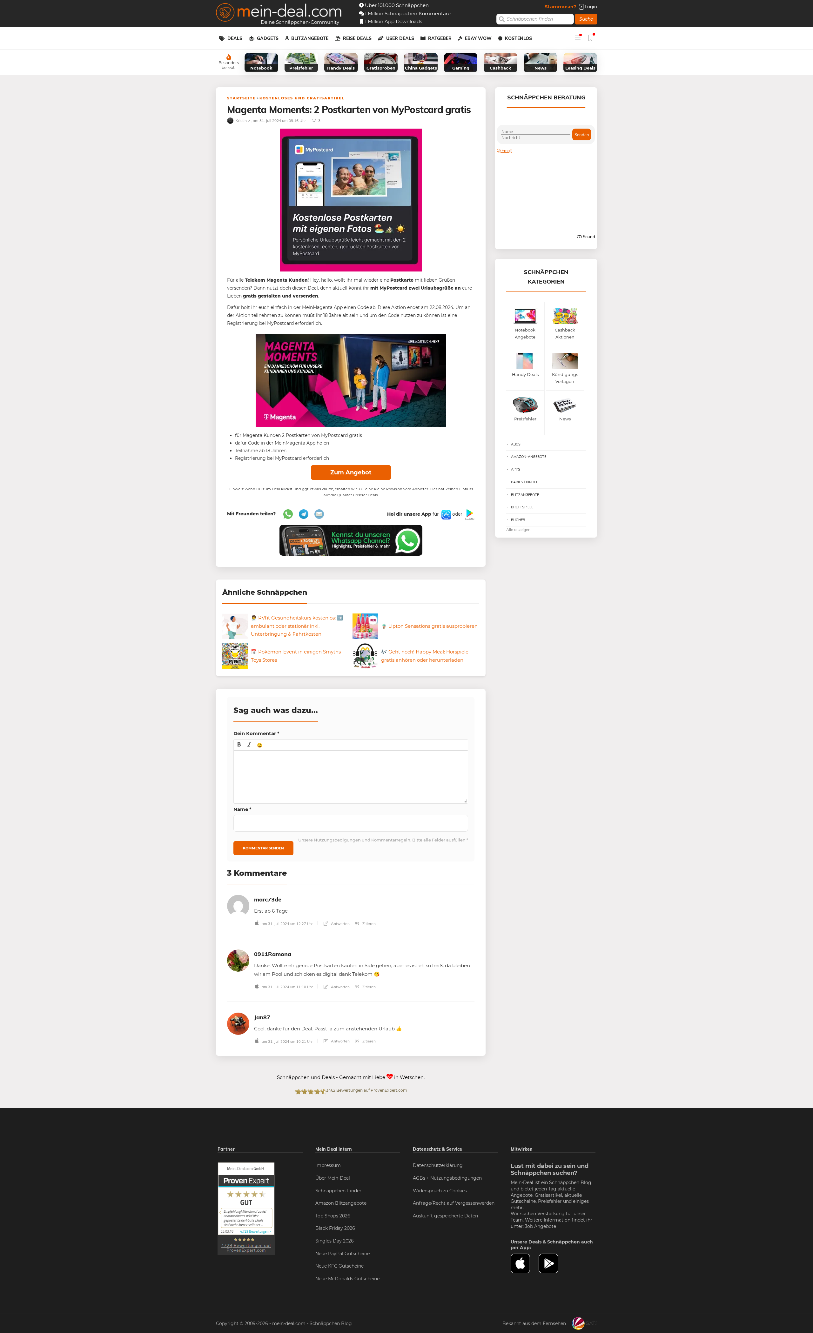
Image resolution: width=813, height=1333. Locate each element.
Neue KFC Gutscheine (339, 1266)
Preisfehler (550, 1201)
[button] (239, 745)
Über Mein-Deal (332, 1178)
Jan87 (262, 1017)
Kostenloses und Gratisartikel (302, 98)
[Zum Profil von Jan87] (238, 1023)
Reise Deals (357, 38)
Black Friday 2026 (335, 1228)
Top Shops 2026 (332, 1216)
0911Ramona (272, 954)
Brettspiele (522, 507)
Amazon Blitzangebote (340, 1203)
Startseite (241, 98)
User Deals (400, 38)
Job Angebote (540, 1226)
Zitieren (368, 923)
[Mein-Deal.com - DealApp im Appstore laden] (525, 1263)
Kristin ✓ (243, 120)
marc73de (267, 899)
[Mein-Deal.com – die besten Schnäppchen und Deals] (279, 13)
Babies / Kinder (525, 482)
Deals (234, 38)
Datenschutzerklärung (438, 1165)
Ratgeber (440, 38)
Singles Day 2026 (334, 1241)
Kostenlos (518, 38)
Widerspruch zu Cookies (440, 1191)
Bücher (518, 520)
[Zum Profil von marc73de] (238, 905)
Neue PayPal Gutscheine (342, 1253)
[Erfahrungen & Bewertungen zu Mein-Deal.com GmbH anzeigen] (246, 1208)
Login (590, 6)
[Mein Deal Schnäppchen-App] (553, 1263)
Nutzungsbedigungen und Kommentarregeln (362, 839)
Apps (515, 469)
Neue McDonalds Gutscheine (347, 1279)
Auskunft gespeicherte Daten (445, 1216)
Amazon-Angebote (528, 456)
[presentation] (239, 744)
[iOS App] (445, 514)
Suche (586, 19)
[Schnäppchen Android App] (469, 514)
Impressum (328, 1165)
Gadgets (268, 38)
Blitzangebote (309, 38)
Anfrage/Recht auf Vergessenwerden (453, 1203)
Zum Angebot (351, 472)
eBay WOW (478, 38)
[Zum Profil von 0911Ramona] (238, 960)
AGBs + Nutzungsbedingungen (447, 1178)
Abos (516, 444)
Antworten (340, 923)
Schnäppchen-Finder (338, 1191)
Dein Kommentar (256, 733)
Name (242, 809)
